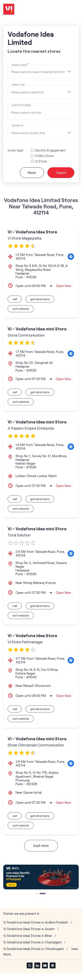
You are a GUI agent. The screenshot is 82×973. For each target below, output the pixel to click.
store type (15, 150)
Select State (20, 65)
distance (17, 125)
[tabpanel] (41, 877)
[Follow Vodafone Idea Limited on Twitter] (29, 965)
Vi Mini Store (44, 156)
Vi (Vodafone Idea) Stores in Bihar (27, 936)
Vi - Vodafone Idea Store (32, 231)
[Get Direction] (70, 256)
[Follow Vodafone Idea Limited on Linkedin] (37, 965)
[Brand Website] (52, 965)
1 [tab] (37, 894)
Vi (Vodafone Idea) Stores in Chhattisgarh (33, 949)
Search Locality (21, 105)
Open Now (63, 286)
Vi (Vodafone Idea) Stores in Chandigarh (32, 942)
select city (18, 84)
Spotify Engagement (50, 150)
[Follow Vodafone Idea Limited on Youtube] (45, 965)
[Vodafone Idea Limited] (8, 9)
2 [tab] (41, 894)
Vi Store (41, 161)
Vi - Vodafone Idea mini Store (37, 328)
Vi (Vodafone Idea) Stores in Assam (29, 929)
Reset (32, 173)
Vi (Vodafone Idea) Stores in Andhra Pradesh (35, 922)
